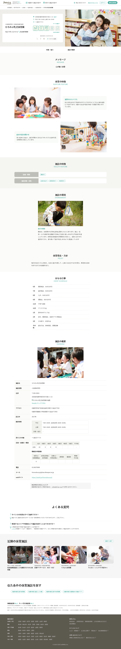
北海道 (19, 621)
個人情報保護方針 (102, 630)
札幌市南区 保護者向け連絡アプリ (73, 591)
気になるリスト (80, 3)
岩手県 (28, 621)
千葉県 (33, 624)
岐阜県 (24, 630)
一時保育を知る (80, 621)
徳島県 (41, 636)
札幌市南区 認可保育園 (18, 591)
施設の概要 (71, 50)
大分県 (36, 639)
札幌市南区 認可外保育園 (53, 591)
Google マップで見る (38, 403)
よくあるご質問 (84, 630)
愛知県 (19, 630)
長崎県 (28, 639)
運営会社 (93, 630)
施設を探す (10, 619)
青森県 (24, 621)
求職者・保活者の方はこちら (76, 637)
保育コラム (72, 619)
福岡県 (19, 639)
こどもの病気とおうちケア (100, 621)
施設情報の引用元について (40, 485)
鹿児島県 (46, 639)
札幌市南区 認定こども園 (35, 591)
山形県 (41, 621)
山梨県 (36, 627)
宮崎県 (41, 639)
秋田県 (36, 621)
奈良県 (36, 633)
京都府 (28, 633)
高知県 (53, 636)
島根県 (24, 636)
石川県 (28, 627)
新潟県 (19, 627)
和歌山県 (41, 633)
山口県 (36, 636)
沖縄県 (50, 639)
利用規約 (76, 630)
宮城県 (32, 621)
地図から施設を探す (33, 3)
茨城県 (37, 624)
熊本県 (32, 639)
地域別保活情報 (88, 621)
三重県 (32, 630)
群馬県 (46, 624)
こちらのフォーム (57, 487)
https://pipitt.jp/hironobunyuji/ (42, 477)
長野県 (41, 627)
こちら (14, 529)
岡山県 (28, 636)
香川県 (45, 636)
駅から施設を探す (50, 3)
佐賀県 (24, 639)
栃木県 (42, 624)
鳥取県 (19, 636)
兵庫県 (24, 633)
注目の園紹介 (72, 623)
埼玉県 (29, 624)
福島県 (45, 621)
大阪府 (19, 633)
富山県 (24, 627)
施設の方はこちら (93, 3)
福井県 (32, 627)
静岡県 (28, 630)
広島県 (32, 636)
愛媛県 (49, 636)
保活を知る (72, 621)
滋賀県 (32, 633)
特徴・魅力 (49, 50)
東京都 (19, 624)
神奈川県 (24, 624)
